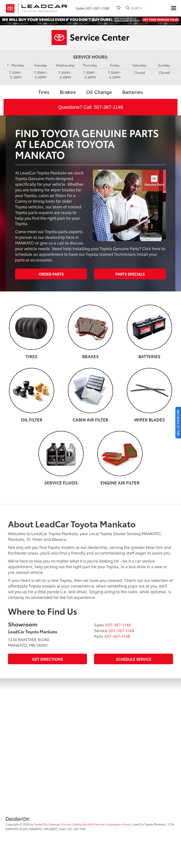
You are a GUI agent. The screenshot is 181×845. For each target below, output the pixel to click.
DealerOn (40, 824)
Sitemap (54, 824)
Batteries (132, 92)
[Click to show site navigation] (173, 8)
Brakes (68, 92)
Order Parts (51, 274)
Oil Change (99, 92)
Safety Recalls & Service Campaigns (97, 824)
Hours (127, 824)
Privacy (66, 824)
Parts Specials (130, 274)
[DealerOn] (18, 818)
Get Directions (47, 659)
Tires (43, 92)
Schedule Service (133, 659)
